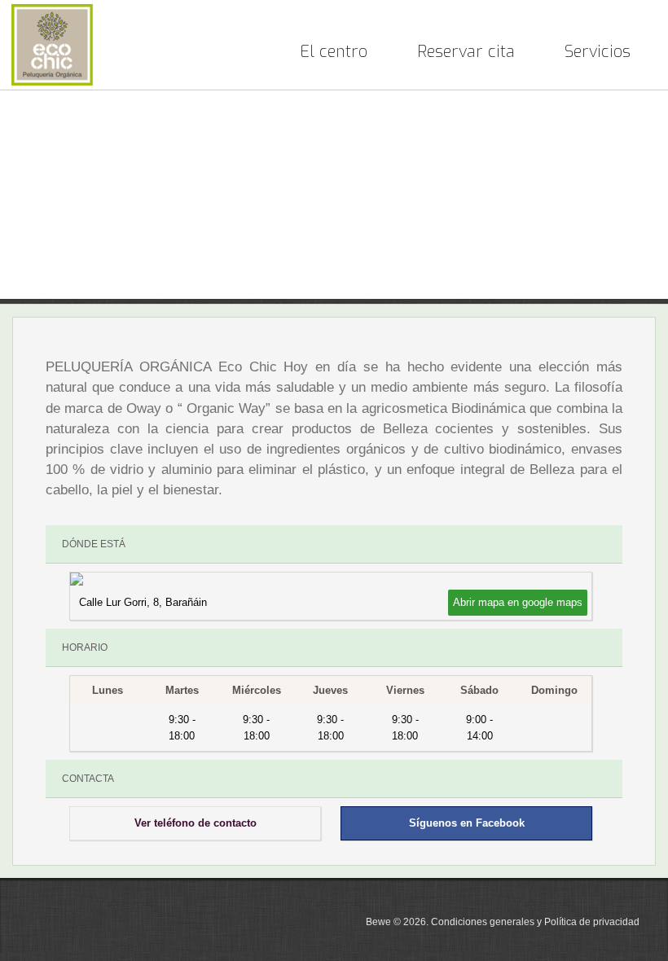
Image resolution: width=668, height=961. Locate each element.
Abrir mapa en (517, 602)
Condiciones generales (482, 922)
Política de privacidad (591, 922)
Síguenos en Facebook (467, 823)
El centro (333, 52)
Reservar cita (466, 52)
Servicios (598, 52)
